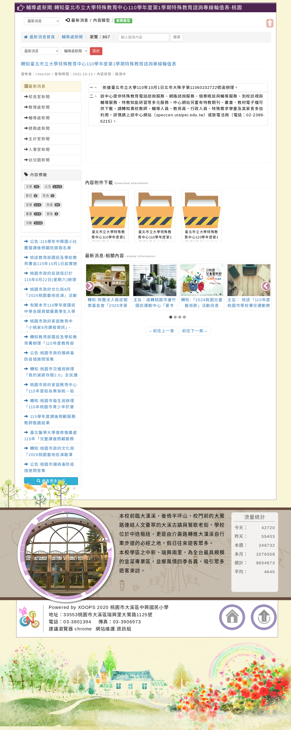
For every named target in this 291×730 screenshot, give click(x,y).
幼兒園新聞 (39, 160)
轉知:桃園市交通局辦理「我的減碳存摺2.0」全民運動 (51, 375)
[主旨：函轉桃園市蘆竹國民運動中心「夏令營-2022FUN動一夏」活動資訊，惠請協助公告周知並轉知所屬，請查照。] (107, 280)
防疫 (50, 204)
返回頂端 (264, 617)
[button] (171, 317)
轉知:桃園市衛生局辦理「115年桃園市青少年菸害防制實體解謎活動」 (49, 407)
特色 (46, 195)
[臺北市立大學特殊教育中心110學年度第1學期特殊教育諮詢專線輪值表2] (155, 210)
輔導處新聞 (72, 37)
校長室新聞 (39, 97)
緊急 (50, 213)
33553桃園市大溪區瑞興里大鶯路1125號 (107, 614)
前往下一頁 (195, 331)
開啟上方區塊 (269, 23)
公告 (48, 186)
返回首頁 (232, 617)
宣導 (29, 204)
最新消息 (37, 86)
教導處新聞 (39, 107)
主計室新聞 (39, 139)
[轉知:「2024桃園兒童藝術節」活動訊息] (154, 280)
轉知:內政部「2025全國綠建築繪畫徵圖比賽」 (249, 306)
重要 (29, 213)
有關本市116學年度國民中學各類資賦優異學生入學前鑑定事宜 (50, 311)
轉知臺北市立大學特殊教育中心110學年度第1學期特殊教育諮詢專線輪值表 (99, 63)
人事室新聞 (39, 149)
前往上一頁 (161, 331)
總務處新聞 (39, 128)
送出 (96, 51)
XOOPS (87, 607)
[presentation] (90, 286)
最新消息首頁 (41, 37)
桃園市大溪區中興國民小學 (139, 607)
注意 (29, 186)
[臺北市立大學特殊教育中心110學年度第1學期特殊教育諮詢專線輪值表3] (201, 210)
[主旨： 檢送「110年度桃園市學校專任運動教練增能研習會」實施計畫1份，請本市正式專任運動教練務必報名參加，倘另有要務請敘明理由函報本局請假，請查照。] (201, 280)
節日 (29, 195)
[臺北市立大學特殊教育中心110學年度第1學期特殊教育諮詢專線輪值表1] (108, 210)
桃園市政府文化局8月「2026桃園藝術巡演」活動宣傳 (50, 295)
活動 (29, 223)
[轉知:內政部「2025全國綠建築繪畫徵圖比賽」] (248, 294)
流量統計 (254, 517)
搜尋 (176, 37)
